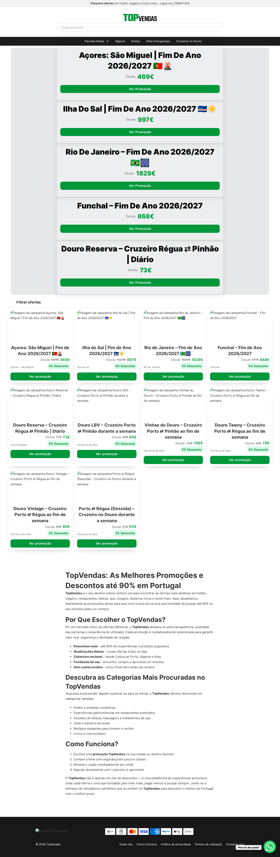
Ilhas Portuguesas (158, 41)
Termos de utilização (208, 844)
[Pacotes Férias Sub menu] (107, 41)
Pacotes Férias (94, 41)
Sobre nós (126, 844)
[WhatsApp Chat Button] (270, 847)
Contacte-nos (235, 844)
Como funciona (147, 844)
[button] (140, 302)
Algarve (120, 41)
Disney (135, 41)
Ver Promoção (140, 89)
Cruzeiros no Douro (188, 41)
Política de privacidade (176, 844)
